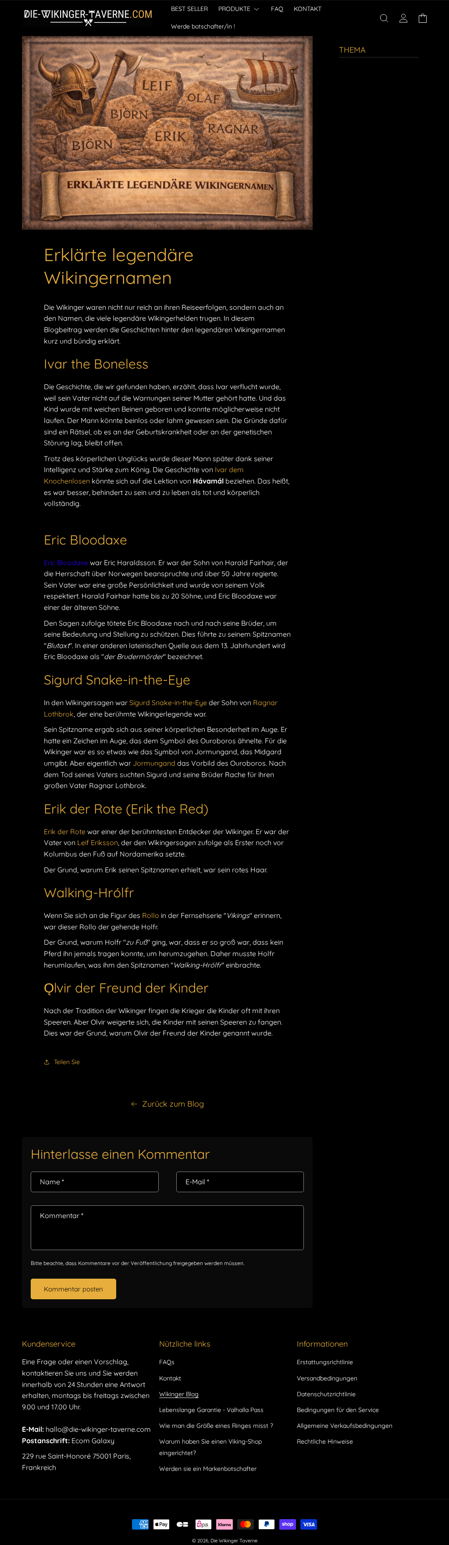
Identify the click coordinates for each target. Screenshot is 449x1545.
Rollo (151, 915)
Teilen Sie (67, 1062)
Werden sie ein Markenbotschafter (208, 1469)
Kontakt (170, 1378)
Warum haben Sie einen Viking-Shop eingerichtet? (210, 1446)
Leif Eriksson (97, 842)
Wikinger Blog (179, 1394)
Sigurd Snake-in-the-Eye (168, 702)
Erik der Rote (65, 831)
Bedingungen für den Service (338, 1410)
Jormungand (154, 763)
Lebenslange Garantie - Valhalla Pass (211, 1410)
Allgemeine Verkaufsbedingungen (344, 1426)
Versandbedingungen (327, 1378)
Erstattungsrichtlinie (325, 1362)
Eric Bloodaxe (66, 562)
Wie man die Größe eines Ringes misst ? (216, 1426)
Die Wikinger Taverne (233, 1541)
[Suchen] (384, 18)
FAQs (167, 1362)
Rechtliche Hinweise (325, 1441)
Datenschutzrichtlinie (326, 1394)
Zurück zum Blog (173, 1104)
